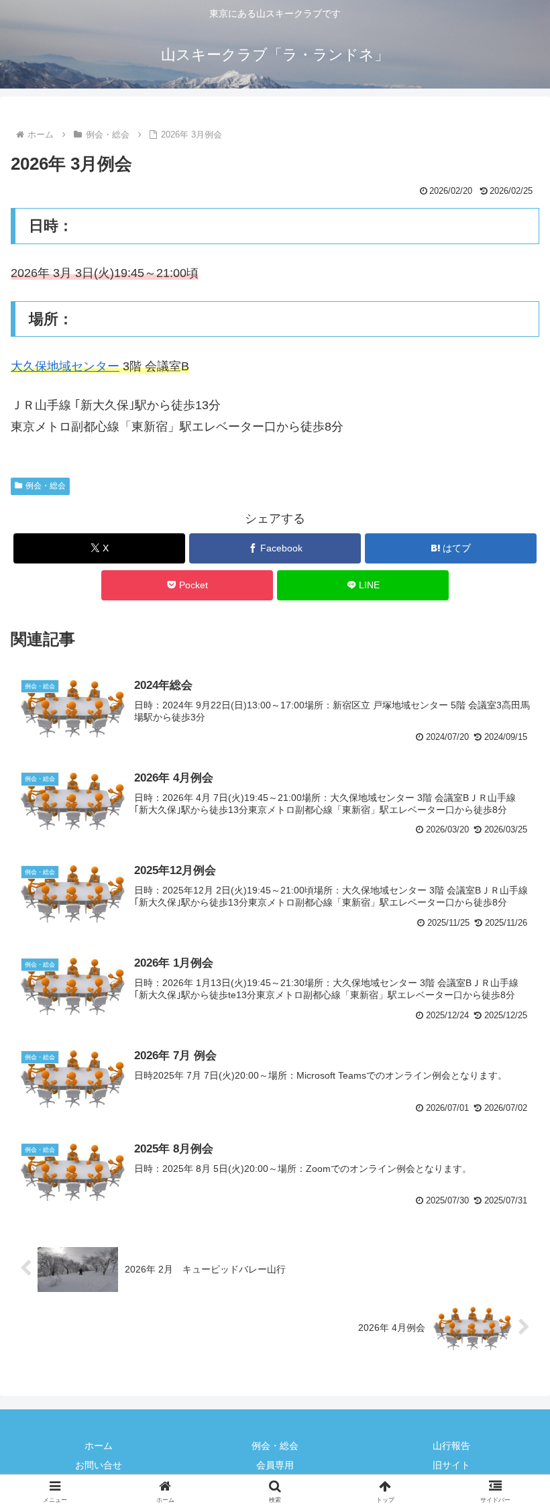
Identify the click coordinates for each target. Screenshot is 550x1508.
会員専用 (275, 1465)
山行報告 (451, 1445)
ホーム (99, 1445)
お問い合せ (98, 1465)
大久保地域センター (65, 366)
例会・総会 (45, 485)
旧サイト (451, 1465)
